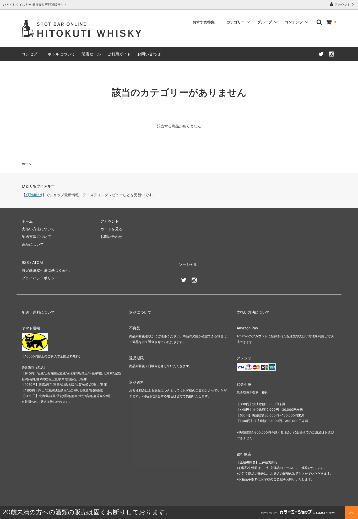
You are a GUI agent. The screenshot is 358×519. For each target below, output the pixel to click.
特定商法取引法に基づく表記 (45, 270)
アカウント (342, 5)
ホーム (26, 164)
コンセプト (31, 54)
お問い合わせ (149, 54)
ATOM (37, 262)
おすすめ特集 (204, 22)
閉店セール (91, 54)
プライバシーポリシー (40, 278)
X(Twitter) (33, 194)
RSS (25, 262)
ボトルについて (61, 54)
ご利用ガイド (119, 54)
